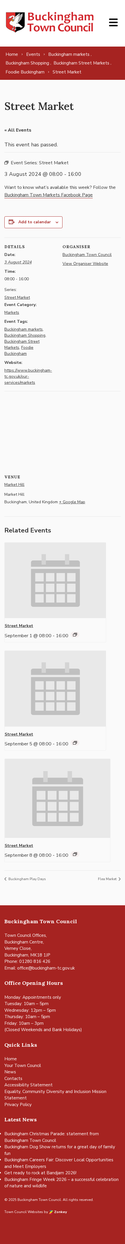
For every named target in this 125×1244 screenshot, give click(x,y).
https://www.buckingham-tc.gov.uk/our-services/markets (28, 376)
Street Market (17, 297)
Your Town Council (22, 1065)
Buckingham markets (23, 329)
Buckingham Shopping (24, 335)
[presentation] (55, 580)
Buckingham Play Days (27, 879)
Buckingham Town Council (87, 254)
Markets (11, 312)
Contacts (13, 1078)
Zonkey (60, 1212)
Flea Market (107, 879)
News (10, 1072)
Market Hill (14, 484)
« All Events (17, 130)
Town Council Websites (23, 1212)
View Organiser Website (85, 263)
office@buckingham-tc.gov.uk (46, 968)
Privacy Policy (18, 1104)
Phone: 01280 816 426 (27, 961)
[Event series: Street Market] (75, 634)
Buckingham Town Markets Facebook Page (48, 195)
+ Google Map (72, 502)
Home (10, 1059)
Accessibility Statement (28, 1085)
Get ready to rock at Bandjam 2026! (40, 1173)
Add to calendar (34, 222)
